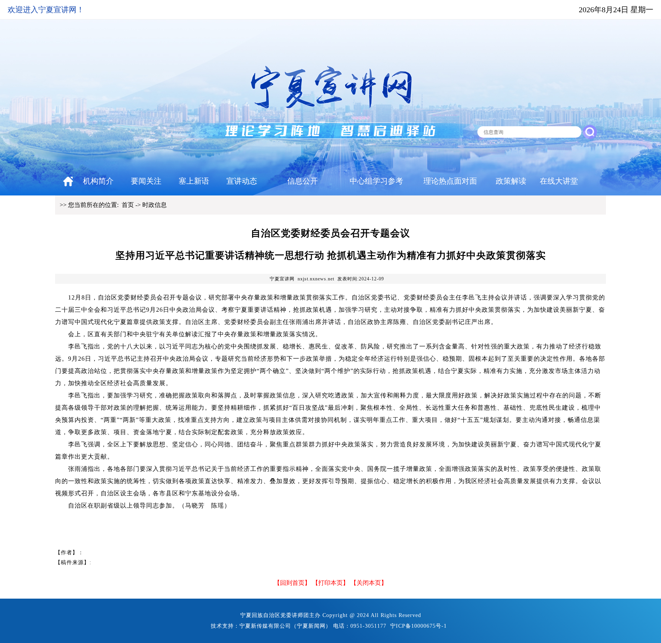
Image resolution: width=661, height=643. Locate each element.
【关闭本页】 (368, 583)
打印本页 (330, 583)
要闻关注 (146, 181)
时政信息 (154, 205)
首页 (128, 205)
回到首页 (292, 583)
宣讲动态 (241, 181)
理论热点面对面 (450, 181)
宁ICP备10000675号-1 (418, 626)
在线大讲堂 (559, 181)
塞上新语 (194, 181)
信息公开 (302, 181)
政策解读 (511, 181)
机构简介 (98, 181)
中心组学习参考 (376, 181)
